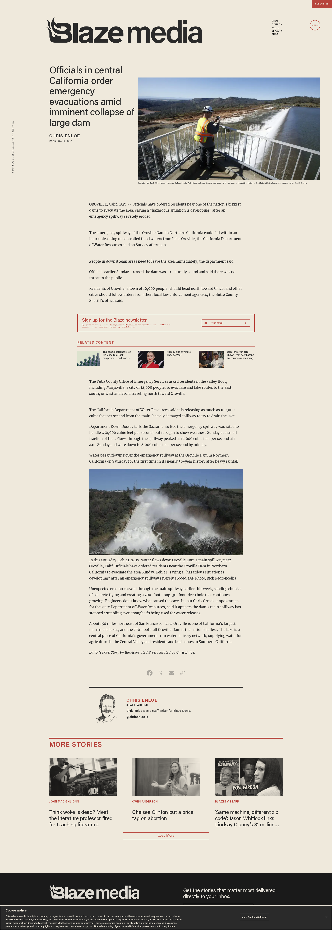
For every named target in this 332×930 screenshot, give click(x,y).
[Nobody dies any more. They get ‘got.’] (151, 358)
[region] (166, 917)
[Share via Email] (171, 673)
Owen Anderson (145, 801)
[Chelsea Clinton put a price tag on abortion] (166, 776)
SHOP (275, 34)
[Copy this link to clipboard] (182, 673)
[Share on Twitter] (160, 673)
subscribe (322, 4)
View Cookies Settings (254, 917)
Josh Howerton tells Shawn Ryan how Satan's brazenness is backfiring (240, 355)
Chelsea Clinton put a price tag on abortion (162, 816)
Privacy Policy (116, 325)
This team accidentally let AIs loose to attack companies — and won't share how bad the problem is (117, 355)
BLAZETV (277, 31)
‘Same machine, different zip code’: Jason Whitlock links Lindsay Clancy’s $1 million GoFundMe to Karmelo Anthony (246, 819)
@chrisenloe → (137, 717)
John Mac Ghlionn (64, 801)
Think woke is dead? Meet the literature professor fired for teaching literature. (80, 819)
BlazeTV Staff (227, 801)
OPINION (277, 24)
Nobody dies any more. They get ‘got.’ (179, 354)
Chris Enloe (64, 136)
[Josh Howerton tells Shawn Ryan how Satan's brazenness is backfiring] (211, 358)
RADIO (275, 28)
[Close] (326, 917)
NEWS (275, 21)
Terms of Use (131, 325)
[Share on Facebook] (150, 673)
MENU (315, 25)
